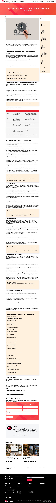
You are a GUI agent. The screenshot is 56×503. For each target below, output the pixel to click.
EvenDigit (29, 10)
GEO (42, 46)
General (31, 10)
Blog (45, 1)
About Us (48, 1)
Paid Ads (30, 486)
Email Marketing (44, 41)
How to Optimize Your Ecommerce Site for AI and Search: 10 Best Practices (29, 460)
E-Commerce (28, 457)
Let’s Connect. (30, 103)
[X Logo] (7, 492)
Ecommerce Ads (44, 39)
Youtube (43, 70)
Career (18, 486)
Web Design (43, 67)
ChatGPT (43, 33)
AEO (42, 23)
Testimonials (19, 492)
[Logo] (5, 1)
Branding (43, 32)
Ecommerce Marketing (45, 40)
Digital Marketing (44, 37)
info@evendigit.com (10, 487)
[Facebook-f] (8, 492)
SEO (12, 457)
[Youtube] (13, 492)
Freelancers (43, 44)
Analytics (43, 30)
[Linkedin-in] (5, 492)
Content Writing (31, 491)
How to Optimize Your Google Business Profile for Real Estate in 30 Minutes (14, 460)
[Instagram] (10, 492)
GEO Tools (43, 47)
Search (30, 485)
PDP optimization (44, 59)
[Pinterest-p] (11, 492)
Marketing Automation (45, 52)
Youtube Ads (43, 71)
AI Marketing (43, 25)
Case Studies (42, 1)
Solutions (34, 1)
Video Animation (31, 490)
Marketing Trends (44, 54)
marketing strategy (44, 53)
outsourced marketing (45, 56)
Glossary (43, 48)
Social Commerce (44, 63)
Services (37, 1)
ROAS (42, 60)
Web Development (31, 492)
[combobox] (23, 410)
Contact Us (52, 1)
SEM (42, 61)
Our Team (18, 489)
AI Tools (43, 29)
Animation (43, 31)
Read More (27, 435)
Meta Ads (43, 55)
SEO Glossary (19, 493)
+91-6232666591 (10, 485)
